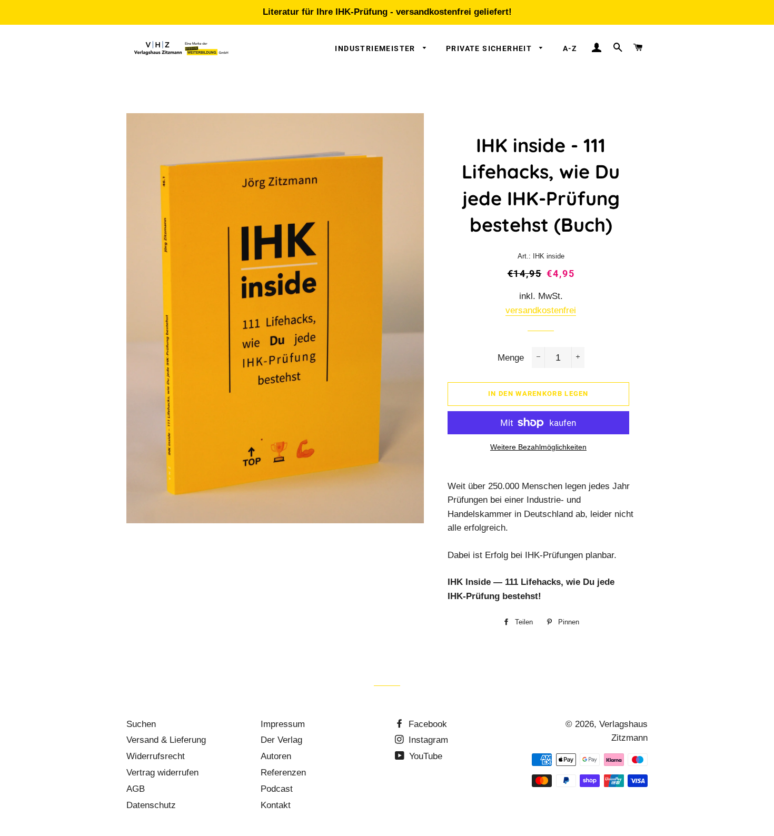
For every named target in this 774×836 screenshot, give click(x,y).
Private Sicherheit (490, 48)
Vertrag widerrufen (162, 773)
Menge (511, 358)
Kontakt (276, 805)
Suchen (141, 724)
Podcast (277, 789)
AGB (135, 789)
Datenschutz (151, 805)
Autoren (276, 756)
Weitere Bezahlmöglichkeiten (538, 447)
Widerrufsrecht (155, 756)
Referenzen (283, 773)
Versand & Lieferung (166, 740)
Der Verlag (281, 740)
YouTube (424, 756)
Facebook (426, 724)
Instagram (427, 740)
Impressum (283, 724)
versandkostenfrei (540, 310)
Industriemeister (376, 48)
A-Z (570, 48)
